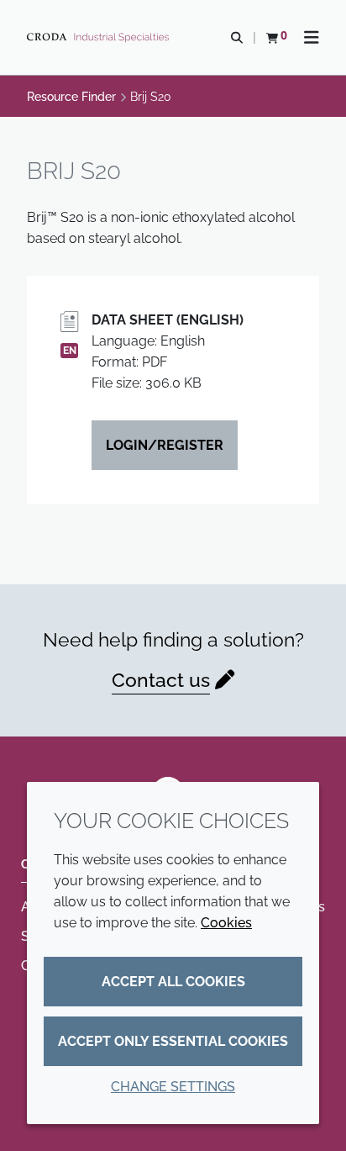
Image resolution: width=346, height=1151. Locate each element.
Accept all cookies (173, 982)
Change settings (173, 1087)
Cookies (226, 923)
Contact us (161, 679)
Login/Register (164, 445)
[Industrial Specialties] (100, 38)
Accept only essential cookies (173, 1041)
